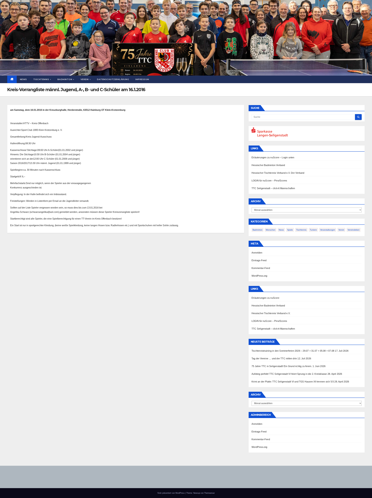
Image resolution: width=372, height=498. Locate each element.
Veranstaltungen (327, 230)
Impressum (142, 79)
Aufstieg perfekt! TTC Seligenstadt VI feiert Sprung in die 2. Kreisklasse (289, 374)
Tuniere (313, 230)
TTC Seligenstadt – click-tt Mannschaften (273, 188)
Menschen (270, 230)
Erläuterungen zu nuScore (265, 157)
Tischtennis (41, 79)
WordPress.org (259, 276)
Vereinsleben (354, 230)
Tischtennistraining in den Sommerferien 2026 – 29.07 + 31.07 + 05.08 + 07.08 (293, 351)
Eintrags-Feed (259, 260)
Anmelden (257, 252)
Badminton (65, 79)
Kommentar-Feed (261, 268)
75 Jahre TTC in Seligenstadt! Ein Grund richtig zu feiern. (282, 366)
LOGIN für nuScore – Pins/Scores (269, 180)
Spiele (290, 230)
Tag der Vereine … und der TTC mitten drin (274, 358)
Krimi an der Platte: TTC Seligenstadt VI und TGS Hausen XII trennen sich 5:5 (293, 381)
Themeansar (209, 493)
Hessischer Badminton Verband (268, 165)
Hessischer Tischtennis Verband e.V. (271, 173)
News (23, 79)
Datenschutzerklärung (113, 79)
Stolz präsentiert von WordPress (171, 493)
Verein (85, 79)
